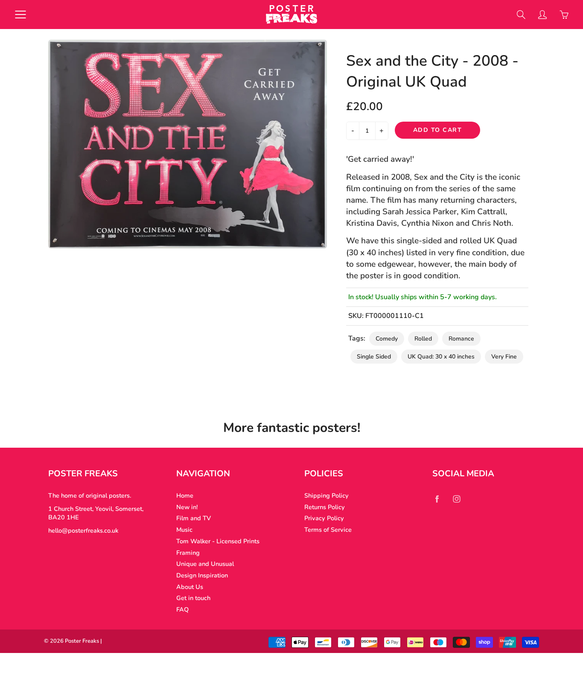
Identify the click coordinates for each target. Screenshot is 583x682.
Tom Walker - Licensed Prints (217, 541)
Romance (461, 339)
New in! (187, 507)
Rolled (423, 339)
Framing (188, 552)
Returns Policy (324, 507)
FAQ (182, 609)
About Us (189, 587)
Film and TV (193, 518)
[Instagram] (456, 498)
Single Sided (374, 357)
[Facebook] (436, 498)
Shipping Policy (326, 495)
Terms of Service (328, 529)
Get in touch (193, 598)
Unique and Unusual (205, 564)
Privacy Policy (324, 518)
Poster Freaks (82, 641)
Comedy (387, 339)
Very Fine (504, 357)
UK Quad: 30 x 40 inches (441, 357)
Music (184, 529)
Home (184, 495)
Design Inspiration (202, 575)
